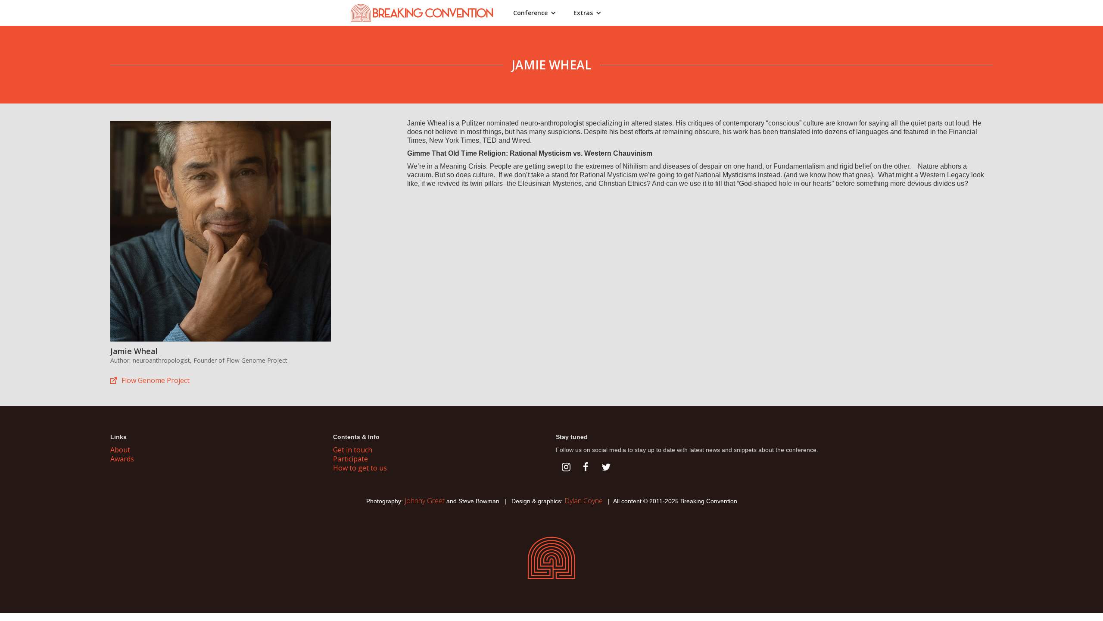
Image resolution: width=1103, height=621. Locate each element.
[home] (427, 12)
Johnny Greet (425, 500)
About (120, 450)
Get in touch (352, 450)
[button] (535, 13)
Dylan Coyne (583, 500)
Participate (350, 459)
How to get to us (360, 468)
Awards (122, 459)
